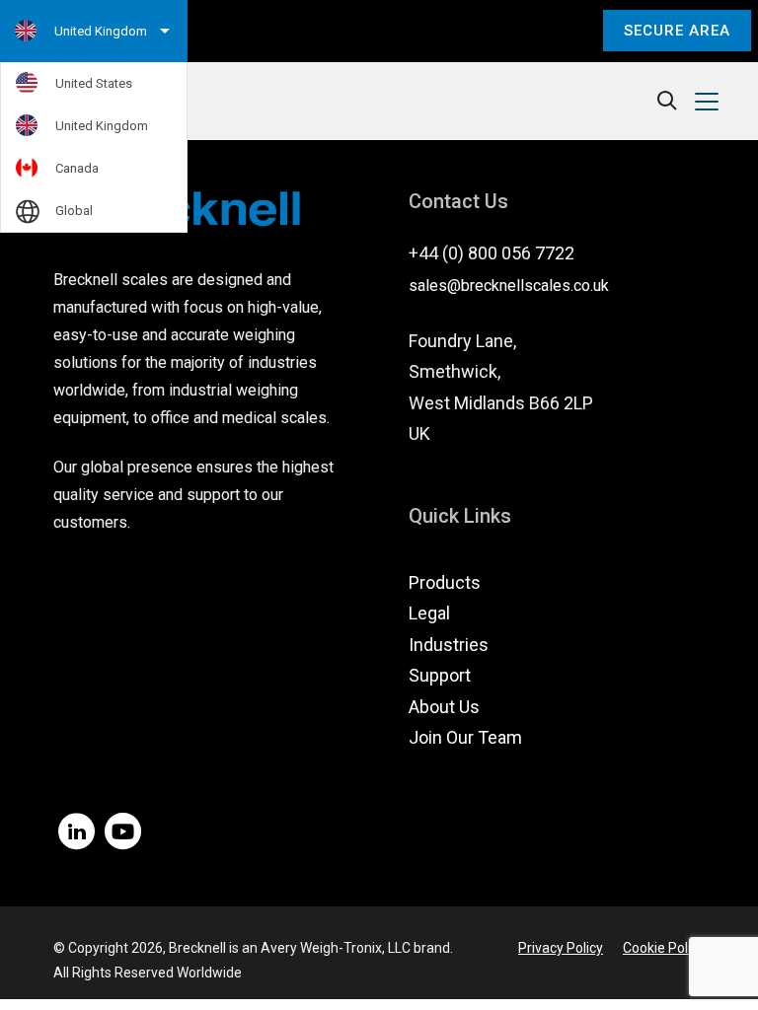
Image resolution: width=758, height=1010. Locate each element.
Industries (449, 644)
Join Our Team (465, 737)
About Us (444, 706)
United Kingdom (101, 125)
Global (74, 210)
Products (445, 582)
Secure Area (677, 30)
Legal (429, 613)
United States (93, 83)
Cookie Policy (664, 948)
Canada (77, 168)
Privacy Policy (560, 948)
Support (440, 675)
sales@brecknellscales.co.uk (509, 285)
